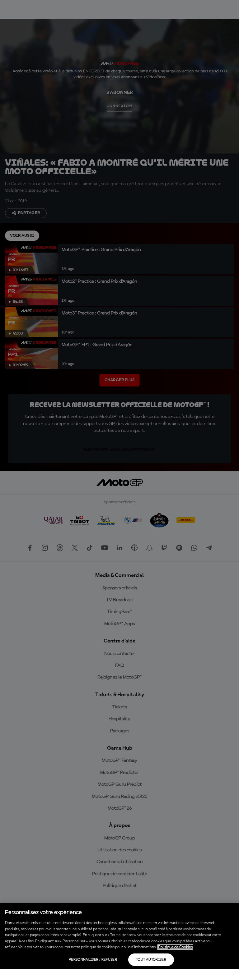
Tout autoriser (151, 960)
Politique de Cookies (175, 947)
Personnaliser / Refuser (93, 960)
